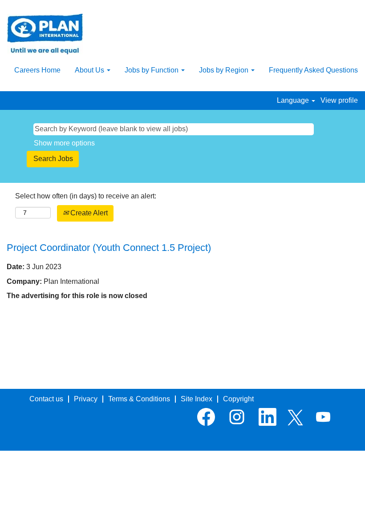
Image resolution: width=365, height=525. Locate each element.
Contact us (46, 399)
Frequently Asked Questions (313, 70)
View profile (339, 100)
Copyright (238, 399)
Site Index (196, 399)
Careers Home (37, 70)
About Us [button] (90, 70)
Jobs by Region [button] (224, 70)
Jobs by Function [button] (152, 70)
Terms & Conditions (139, 399)
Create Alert (88, 213)
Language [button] (294, 100)
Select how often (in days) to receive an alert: (85, 196)
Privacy (85, 399)
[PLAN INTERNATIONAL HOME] (45, 34)
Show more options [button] (64, 143)
